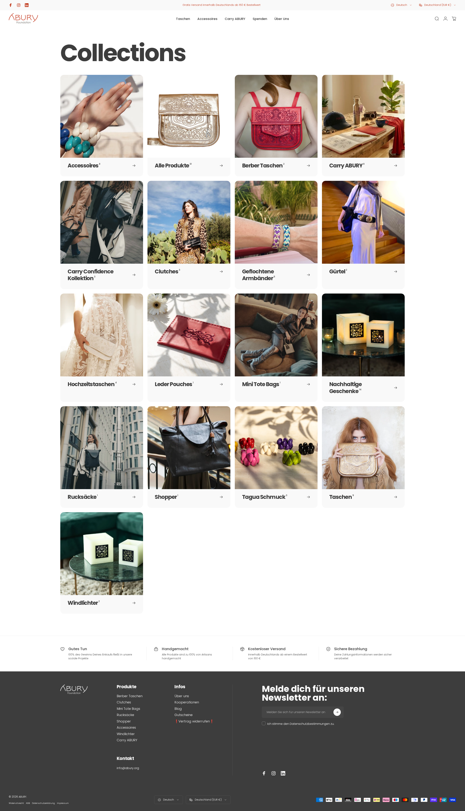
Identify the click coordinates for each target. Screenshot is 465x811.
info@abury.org (128, 768)
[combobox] (401, 5)
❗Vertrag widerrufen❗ (194, 721)
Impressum (63, 803)
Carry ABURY (127, 740)
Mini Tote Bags (128, 709)
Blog (178, 709)
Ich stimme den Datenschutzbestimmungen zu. (300, 724)
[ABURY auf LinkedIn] (283, 773)
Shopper (124, 721)
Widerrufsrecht (16, 803)
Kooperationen (186, 702)
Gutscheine (183, 715)
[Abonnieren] (337, 712)
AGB (28, 803)
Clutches (124, 702)
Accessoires (126, 728)
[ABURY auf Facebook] (264, 773)
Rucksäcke (125, 715)
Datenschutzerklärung (43, 803)
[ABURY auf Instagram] (273, 773)
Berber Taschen (130, 696)
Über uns (181, 696)
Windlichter (126, 734)
